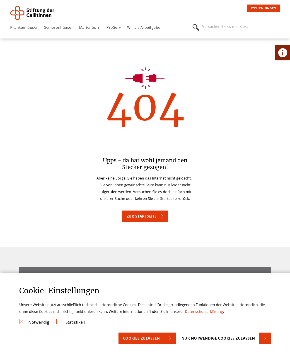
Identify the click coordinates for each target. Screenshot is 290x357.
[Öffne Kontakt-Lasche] (282, 52)
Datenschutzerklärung (204, 311)
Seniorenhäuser (58, 27)
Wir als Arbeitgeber (144, 27)
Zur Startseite (142, 216)
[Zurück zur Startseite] (35, 13)
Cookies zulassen (141, 338)
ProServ (113, 27)
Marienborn (90, 27)
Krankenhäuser (24, 27)
